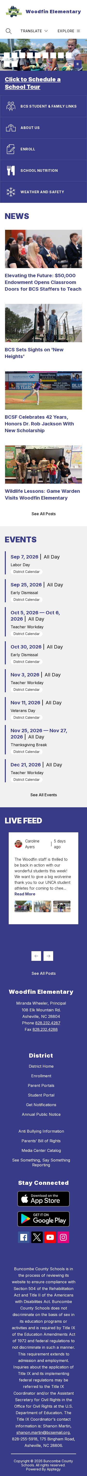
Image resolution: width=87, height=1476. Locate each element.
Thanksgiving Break (29, 744)
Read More (24, 894)
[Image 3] (22, 55)
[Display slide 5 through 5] (39, 935)
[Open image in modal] (23, 906)
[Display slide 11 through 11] (8, 942)
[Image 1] (7, 55)
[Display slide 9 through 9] (69, 935)
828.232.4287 (47, 1022)
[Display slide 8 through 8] (62, 935)
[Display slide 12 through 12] (15, 942)
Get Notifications (41, 1104)
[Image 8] (61, 55)
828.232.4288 (45, 1029)
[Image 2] (14, 55)
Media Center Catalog (41, 1150)
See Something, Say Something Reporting (41, 1162)
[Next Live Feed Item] (48, 956)
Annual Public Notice (41, 1114)
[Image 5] (38, 55)
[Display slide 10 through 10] (77, 935)
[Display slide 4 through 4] (31, 935)
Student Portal (41, 1095)
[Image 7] (53, 55)
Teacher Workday (27, 626)
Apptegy (54, 1469)
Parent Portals (41, 1085)
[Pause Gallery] (77, 64)
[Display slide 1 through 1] (8, 935)
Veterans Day (23, 710)
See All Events (43, 794)
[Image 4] (30, 55)
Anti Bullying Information (41, 1131)
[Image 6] (45, 55)
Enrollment (41, 1075)
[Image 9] (69, 55)
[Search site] (9, 31)
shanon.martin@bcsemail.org (43, 1432)
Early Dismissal (24, 592)
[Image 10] (7, 64)
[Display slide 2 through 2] (15, 935)
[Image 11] (14, 64)
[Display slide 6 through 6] (46, 935)
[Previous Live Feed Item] (36, 956)
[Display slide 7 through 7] (54, 935)
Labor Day (20, 564)
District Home (41, 1066)
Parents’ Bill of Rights (41, 1140)
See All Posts (44, 513)
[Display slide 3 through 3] (23, 935)
